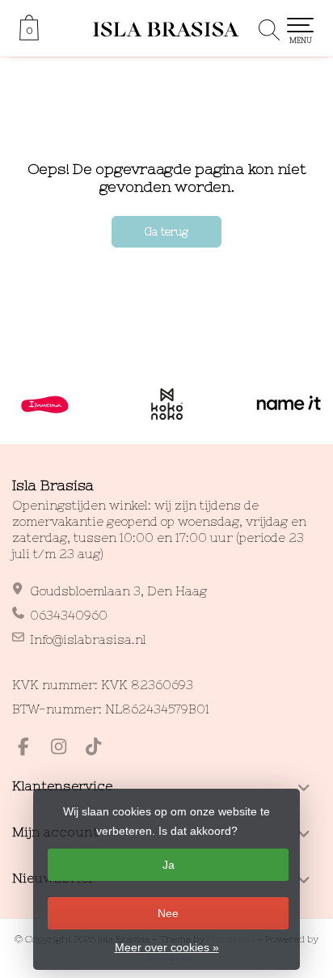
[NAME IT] (289, 404)
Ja (168, 864)
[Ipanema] (45, 404)
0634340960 (68, 615)
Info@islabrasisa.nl (88, 639)
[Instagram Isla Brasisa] (65, 749)
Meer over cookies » (167, 947)
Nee (168, 913)
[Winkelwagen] (29, 36)
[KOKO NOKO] (167, 404)
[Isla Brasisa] (166, 28)
